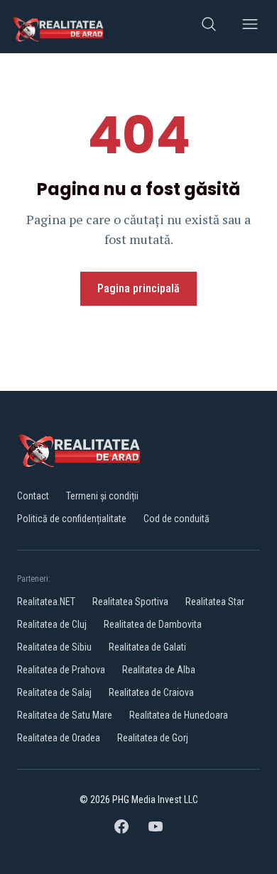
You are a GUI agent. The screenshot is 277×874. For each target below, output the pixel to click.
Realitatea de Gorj (152, 737)
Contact (33, 496)
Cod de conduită (176, 518)
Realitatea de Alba (158, 669)
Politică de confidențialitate (71, 518)
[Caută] (209, 26)
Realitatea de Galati (147, 647)
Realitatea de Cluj (52, 624)
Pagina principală (138, 288)
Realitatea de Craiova (151, 692)
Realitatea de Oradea (58, 737)
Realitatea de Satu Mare (64, 715)
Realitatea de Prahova (61, 669)
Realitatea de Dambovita (153, 624)
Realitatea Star (214, 601)
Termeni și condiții (102, 496)
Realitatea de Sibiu (54, 647)
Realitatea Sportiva (130, 601)
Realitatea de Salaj (54, 692)
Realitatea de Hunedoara (178, 715)
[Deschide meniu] (250, 27)
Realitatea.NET (46, 601)
